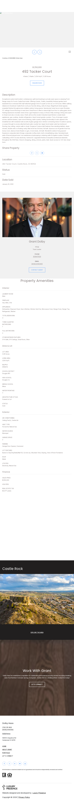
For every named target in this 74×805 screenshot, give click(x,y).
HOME (4, 746)
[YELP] (9, 764)
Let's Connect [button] (37, 684)
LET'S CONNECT (7, 756)
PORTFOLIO (6, 753)
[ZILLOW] (25, 764)
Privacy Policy (24, 797)
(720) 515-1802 (7, 727)
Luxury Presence (39, 793)
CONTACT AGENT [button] (37, 270)
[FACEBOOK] (4, 764)
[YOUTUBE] (20, 764)
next (39, 52)
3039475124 (37, 256)
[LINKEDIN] (15, 764)
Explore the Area (37, 632)
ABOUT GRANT (7, 749)
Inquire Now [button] (37, 83)
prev (34, 52)
